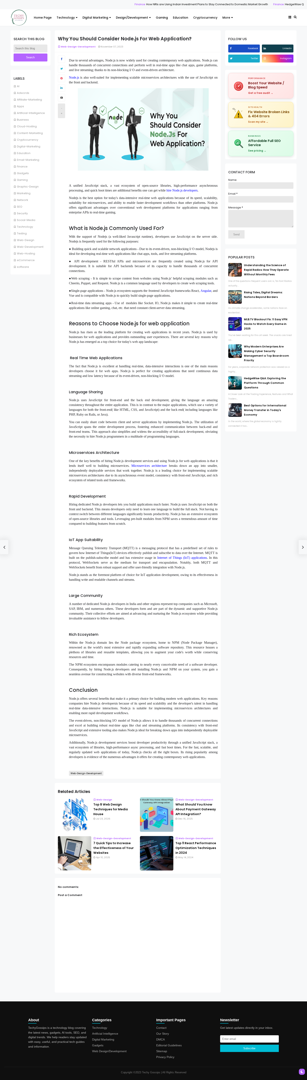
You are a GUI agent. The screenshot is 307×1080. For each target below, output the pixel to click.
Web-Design (25, 240)
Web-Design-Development (78, 46)
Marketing (23, 193)
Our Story (162, 1033)
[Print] (61, 97)
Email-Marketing (28, 160)
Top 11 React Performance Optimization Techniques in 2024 (195, 848)
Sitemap (161, 1051)
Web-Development (30, 247)
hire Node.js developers (182, 190)
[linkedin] (265, 48)
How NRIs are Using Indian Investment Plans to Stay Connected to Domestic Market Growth (178, 4)
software (23, 267)
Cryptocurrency (205, 17)
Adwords (23, 93)
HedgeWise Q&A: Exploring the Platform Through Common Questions (265, 383)
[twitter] (231, 58)
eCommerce (26, 260)
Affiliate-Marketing (29, 100)
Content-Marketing (30, 133)
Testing (22, 233)
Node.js (74, 77)
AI (18, 86)
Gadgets (23, 173)
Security (22, 213)
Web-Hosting (26, 253)
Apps (20, 106)
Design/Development (132, 17)
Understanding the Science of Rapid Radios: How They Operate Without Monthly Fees (266, 269)
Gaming (162, 17)
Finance (111, 4)
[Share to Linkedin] (61, 88)
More (226, 17)
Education (180, 17)
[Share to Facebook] (61, 59)
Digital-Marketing (28, 146)
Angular (205, 290)
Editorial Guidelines (169, 1045)
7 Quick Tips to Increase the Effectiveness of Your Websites (113, 848)
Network (22, 200)
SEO (19, 207)
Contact (161, 1027)
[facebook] (231, 48)
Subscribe (249, 1048)
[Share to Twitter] (61, 69)
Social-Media (26, 220)
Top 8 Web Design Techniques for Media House (110, 809)
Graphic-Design (28, 187)
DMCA (160, 1039)
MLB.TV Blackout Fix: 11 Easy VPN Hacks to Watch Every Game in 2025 (265, 324)
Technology (66, 17)
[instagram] (265, 58)
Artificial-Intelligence (31, 113)
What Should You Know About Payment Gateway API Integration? (195, 809)
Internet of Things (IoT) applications (182, 557)
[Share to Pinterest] (61, 78)
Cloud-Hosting (27, 126)
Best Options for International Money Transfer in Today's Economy (265, 410)
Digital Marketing (95, 17)
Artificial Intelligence (105, 1033)
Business (23, 120)
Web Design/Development (109, 1051)
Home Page (43, 17)
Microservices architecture (149, 465)
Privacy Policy (165, 1057)
